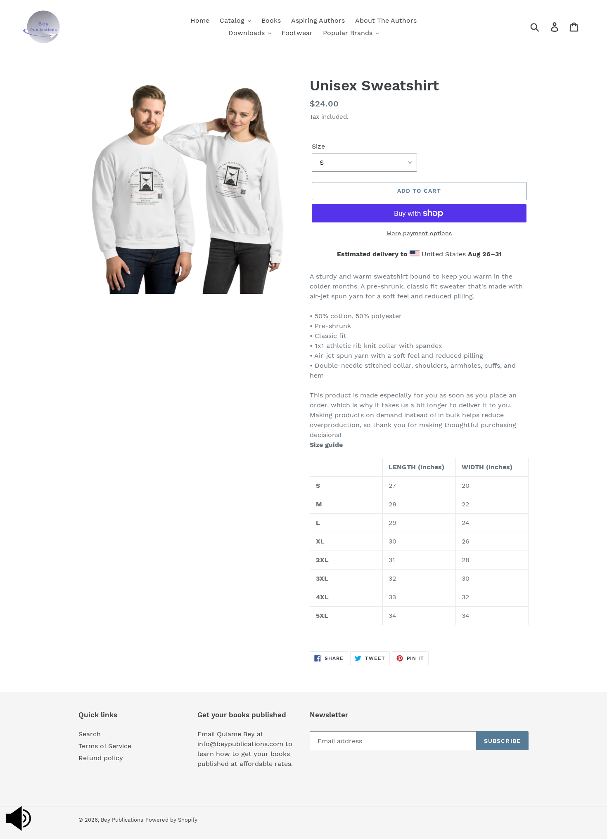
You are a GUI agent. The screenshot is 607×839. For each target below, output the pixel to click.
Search (89, 734)
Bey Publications (122, 820)
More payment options (419, 233)
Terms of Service (104, 746)
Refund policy (100, 758)
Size (318, 146)
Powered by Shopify (171, 820)
